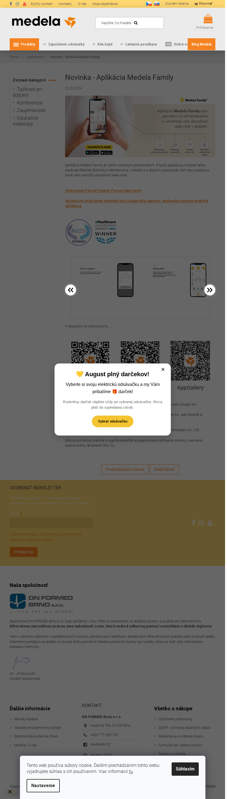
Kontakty (65, 4)
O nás (82, 4)
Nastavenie (43, 785)
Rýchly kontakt (42, 4)
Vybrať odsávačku (112, 421)
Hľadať (172, 21)
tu (131, 771)
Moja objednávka (104, 4)
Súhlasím (185, 769)
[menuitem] (24, 44)
